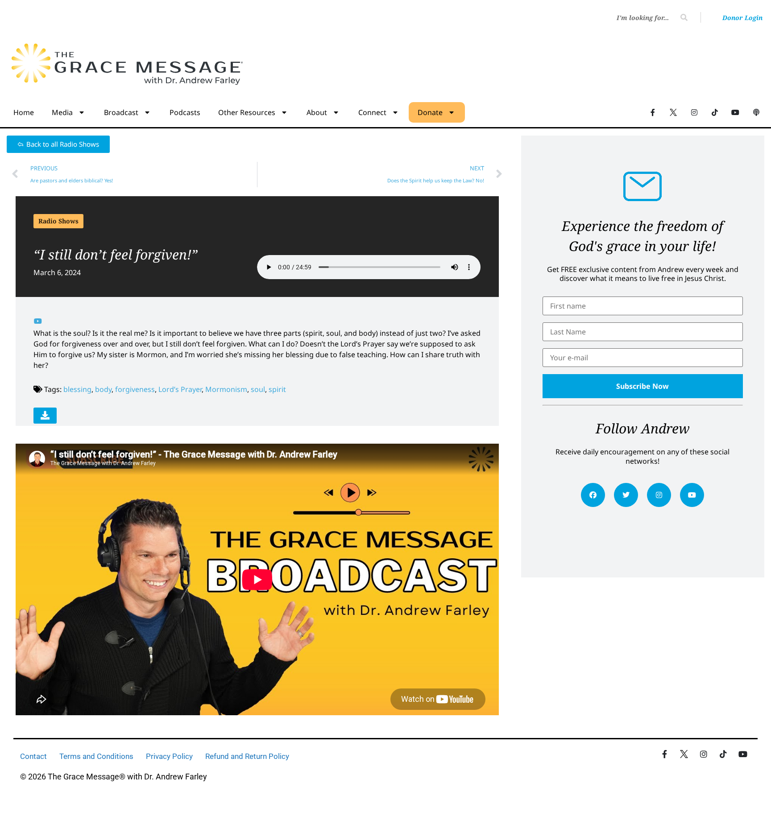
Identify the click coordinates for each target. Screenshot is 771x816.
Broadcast (121, 112)
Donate (430, 112)
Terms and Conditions (96, 756)
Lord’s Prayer (180, 389)
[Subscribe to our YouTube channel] (735, 111)
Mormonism (226, 389)
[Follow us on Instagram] (693, 111)
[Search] (684, 17)
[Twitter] (626, 495)
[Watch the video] (37, 321)
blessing (77, 389)
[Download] (45, 416)
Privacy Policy (169, 756)
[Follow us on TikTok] (714, 111)
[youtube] (692, 495)
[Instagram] (659, 495)
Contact (33, 756)
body (103, 389)
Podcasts (185, 112)
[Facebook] (593, 495)
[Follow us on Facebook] (652, 111)
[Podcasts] (756, 111)
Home (23, 112)
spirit (277, 389)
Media (62, 112)
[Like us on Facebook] (664, 754)
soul (258, 389)
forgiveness (135, 389)
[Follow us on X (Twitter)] (673, 111)
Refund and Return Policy (247, 756)
